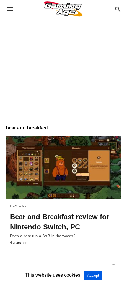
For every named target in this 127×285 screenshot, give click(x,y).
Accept (93, 275)
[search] (117, 9)
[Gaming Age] (63, 9)
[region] (63, 68)
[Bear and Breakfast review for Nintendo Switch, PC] (63, 167)
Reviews (18, 205)
